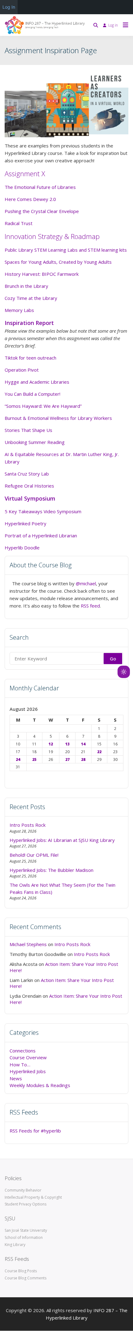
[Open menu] (124, 25)
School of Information (24, 1237)
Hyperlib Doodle (22, 547)
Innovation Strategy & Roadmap (52, 236)
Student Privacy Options (25, 1204)
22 (99, 751)
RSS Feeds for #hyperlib (35, 1131)
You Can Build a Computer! (32, 394)
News (16, 1078)
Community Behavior (23, 1190)
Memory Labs (19, 310)
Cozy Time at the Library (31, 298)
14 (83, 744)
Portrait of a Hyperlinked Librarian (41, 535)
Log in (113, 25)
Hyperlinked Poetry (25, 523)
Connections (23, 1050)
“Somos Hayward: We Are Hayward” (43, 406)
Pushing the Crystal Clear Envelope (42, 211)
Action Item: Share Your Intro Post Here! (64, 967)
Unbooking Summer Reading (35, 442)
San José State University (26, 1230)
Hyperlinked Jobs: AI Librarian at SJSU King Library (62, 840)
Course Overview (28, 1057)
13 (67, 744)
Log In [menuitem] (8, 7)
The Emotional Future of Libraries (40, 187)
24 (18, 759)
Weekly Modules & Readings (40, 1085)
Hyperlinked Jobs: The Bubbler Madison (51, 870)
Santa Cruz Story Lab (27, 474)
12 (51, 744)
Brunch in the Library (26, 286)
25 (34, 759)
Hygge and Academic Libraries (37, 382)
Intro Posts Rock (27, 825)
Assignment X (25, 173)
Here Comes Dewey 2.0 (30, 199)
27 (67, 759)
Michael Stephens (28, 944)
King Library (15, 1244)
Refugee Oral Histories (29, 486)
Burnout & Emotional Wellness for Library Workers (58, 418)
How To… (20, 1064)
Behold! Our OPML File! (34, 855)
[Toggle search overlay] (95, 25)
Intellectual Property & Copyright (33, 1197)
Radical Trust (18, 223)
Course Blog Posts (21, 1270)
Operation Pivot (22, 370)
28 (83, 759)
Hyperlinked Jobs (28, 1071)
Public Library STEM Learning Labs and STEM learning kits (66, 250)
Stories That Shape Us (28, 430)
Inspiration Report (29, 322)
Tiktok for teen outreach (30, 358)
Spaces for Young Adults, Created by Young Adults (58, 262)
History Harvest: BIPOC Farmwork (42, 274)
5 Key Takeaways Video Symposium (43, 511)
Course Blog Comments (25, 1278)
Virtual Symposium (30, 498)
